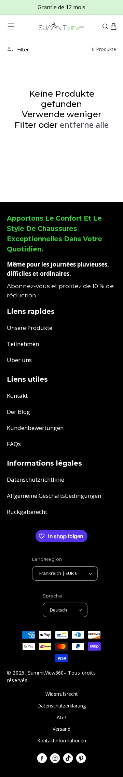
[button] (11, 26)
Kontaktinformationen (61, 740)
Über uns (19, 360)
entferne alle (84, 125)
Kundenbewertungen (35, 428)
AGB (62, 717)
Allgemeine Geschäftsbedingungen (54, 496)
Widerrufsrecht (61, 694)
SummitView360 (46, 672)
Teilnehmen (23, 344)
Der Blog (18, 412)
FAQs (14, 444)
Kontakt (17, 395)
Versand (61, 729)
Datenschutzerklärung (61, 705)
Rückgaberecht (27, 512)
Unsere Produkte (29, 328)
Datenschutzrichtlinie (35, 479)
